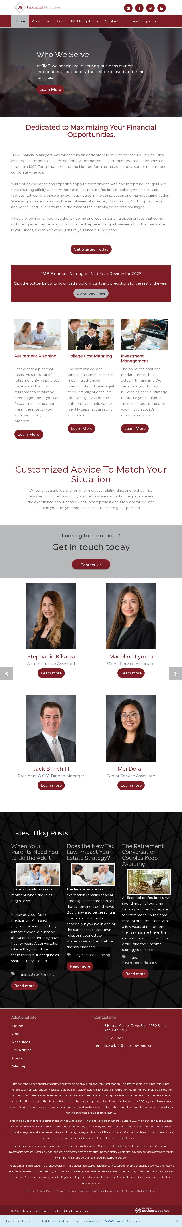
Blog (60, 21)
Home (19, 21)
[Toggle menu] (49, 21)
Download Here (91, 293)
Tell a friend (22, 1050)
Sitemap (19, 1066)
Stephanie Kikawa (51, 656)
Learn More (50, 89)
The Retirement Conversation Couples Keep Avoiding (143, 855)
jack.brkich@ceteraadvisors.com (129, 1046)
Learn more (51, 673)
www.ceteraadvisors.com (124, 1138)
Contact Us (91, 564)
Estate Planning (41, 974)
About (37, 21)
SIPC (125, 1146)
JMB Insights (81, 21)
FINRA (117, 1146)
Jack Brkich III (51, 769)
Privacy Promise (66, 1191)
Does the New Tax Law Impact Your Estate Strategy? (91, 852)
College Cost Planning (90, 356)
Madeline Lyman (131, 656)
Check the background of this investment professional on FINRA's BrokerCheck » (72, 1221)
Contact (112, 21)
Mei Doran (131, 769)
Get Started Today (91, 249)
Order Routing (146, 1191)
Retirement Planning (35, 356)
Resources (21, 1042)
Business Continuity (92, 1191)
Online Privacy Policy (40, 1191)
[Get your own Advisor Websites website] (153, 1210)
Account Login (137, 21)
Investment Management (134, 358)
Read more (24, 985)
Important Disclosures (120, 1191)
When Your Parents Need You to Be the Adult (34, 852)
